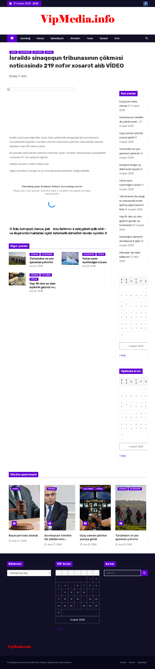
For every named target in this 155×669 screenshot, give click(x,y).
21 (84, 599)
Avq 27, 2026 (19, 540)
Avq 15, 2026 (89, 266)
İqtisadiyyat (57, 38)
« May (122, 355)
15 (90, 592)
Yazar (90, 38)
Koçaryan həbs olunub (23, 535)
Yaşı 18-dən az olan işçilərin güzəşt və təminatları (42, 287)
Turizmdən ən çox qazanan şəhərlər (42, 260)
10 (59, 592)
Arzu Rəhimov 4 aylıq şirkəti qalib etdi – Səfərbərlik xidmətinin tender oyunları (79, 231)
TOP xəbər (38, 52)
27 (78, 606)
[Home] (12, 38)
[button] (146, 38)
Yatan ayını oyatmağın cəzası (94, 260)
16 (96, 592)
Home (123, 662)
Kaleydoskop (25, 52)
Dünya (40, 38)
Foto (117, 38)
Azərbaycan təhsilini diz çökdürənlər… (57, 537)
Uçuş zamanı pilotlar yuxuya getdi (93, 537)
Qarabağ (25, 38)
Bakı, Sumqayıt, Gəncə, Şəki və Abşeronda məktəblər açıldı (31, 231)
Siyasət (104, 38)
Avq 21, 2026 (36, 266)
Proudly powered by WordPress (23, 662)
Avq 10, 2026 (36, 291)
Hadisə (15, 489)
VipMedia (142, 662)
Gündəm (75, 38)
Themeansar (65, 662)
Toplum (49, 52)
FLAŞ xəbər (88, 489)
